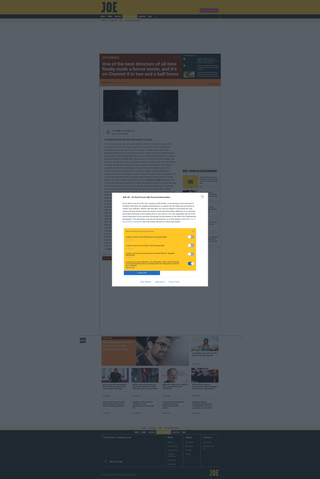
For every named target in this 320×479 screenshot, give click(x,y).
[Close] (203, 197)
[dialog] (160, 240)
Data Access (160, 282)
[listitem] (160, 231)
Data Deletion (145, 282)
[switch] (191, 237)
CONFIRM (142, 273)
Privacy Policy (174, 282)
